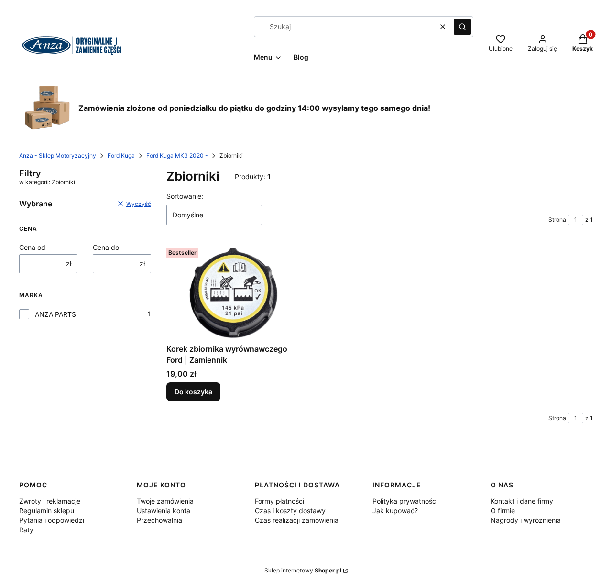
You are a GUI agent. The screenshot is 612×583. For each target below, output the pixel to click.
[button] (462, 27)
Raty (26, 530)
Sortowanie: (184, 196)
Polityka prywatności (404, 501)
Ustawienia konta (163, 511)
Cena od (32, 247)
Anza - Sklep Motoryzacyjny (57, 155)
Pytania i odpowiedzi (51, 520)
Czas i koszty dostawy (290, 511)
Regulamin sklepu (46, 511)
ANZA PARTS (55, 314)
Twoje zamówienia (165, 501)
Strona (557, 219)
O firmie (503, 511)
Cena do (106, 247)
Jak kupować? (395, 511)
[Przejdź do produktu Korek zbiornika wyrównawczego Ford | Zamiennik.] (232, 292)
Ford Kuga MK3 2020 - (177, 155)
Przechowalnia (159, 520)
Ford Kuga (121, 155)
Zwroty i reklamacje (49, 501)
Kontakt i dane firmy (522, 501)
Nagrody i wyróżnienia (526, 520)
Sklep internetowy (302, 570)
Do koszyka (193, 392)
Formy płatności (279, 501)
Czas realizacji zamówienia (297, 520)
